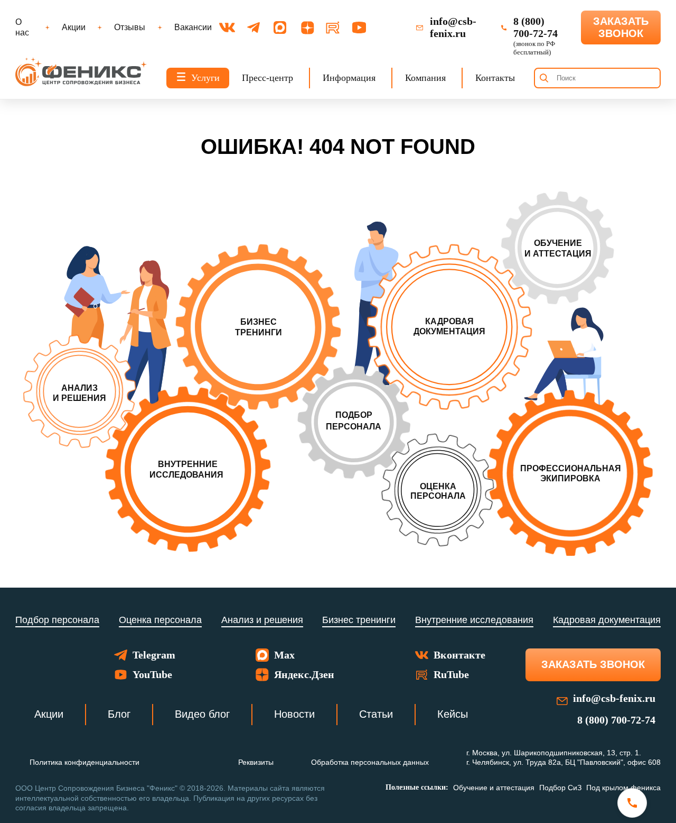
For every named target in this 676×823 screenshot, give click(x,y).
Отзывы (129, 27)
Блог (119, 714)
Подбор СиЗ (560, 787)
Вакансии (193, 27)
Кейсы (452, 714)
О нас (22, 27)
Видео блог (202, 714)
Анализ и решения (262, 620)
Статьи (376, 714)
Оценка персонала (160, 620)
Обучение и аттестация (493, 787)
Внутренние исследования (474, 620)
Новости (294, 714)
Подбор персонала (57, 620)
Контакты (495, 77)
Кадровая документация (607, 620)
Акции (74, 27)
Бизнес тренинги (359, 620)
